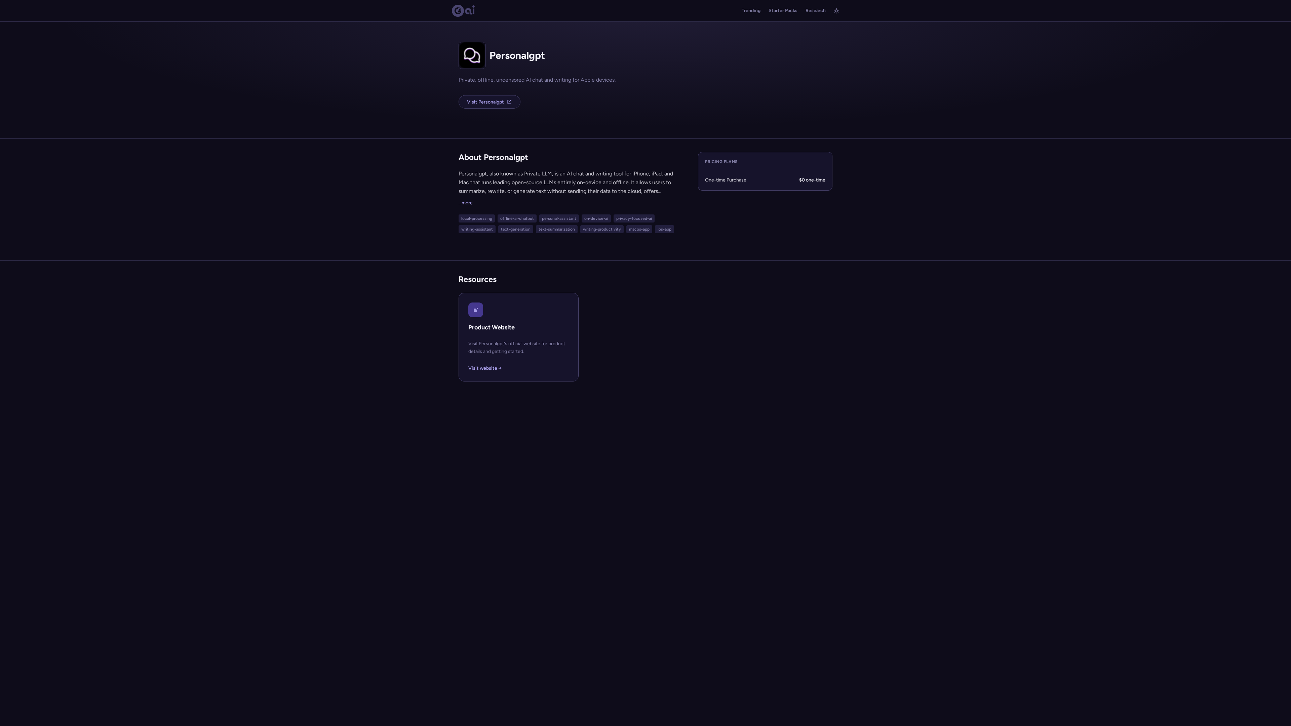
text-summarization (557, 229)
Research (816, 10)
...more (466, 203)
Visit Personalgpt (485, 102)
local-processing (476, 218)
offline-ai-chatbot (517, 218)
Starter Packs (783, 10)
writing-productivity (602, 229)
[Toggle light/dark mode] (836, 10)
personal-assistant (559, 218)
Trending (751, 10)
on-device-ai (596, 218)
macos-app (639, 229)
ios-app (664, 229)
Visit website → (485, 368)
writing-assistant (477, 229)
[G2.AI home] (463, 11)
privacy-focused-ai (634, 218)
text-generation (516, 229)
